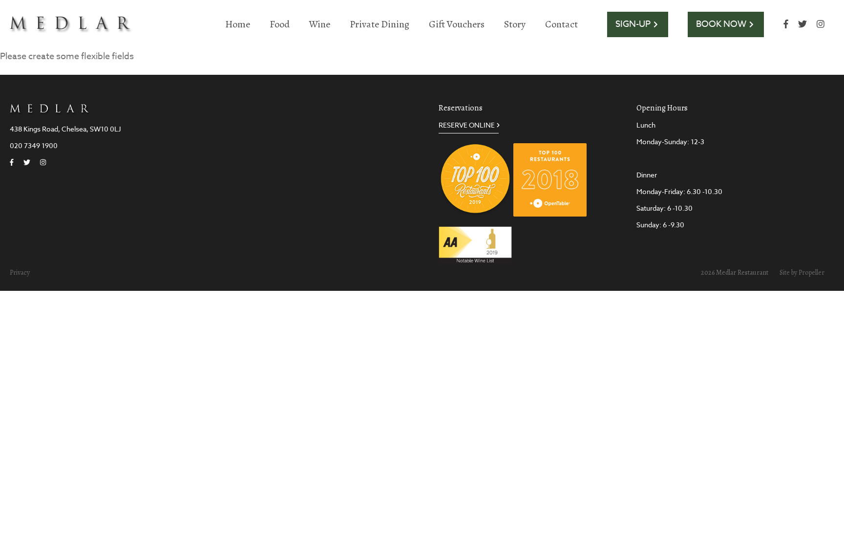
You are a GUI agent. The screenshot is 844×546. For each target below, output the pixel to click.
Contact (561, 24)
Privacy (20, 272)
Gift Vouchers (457, 24)
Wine (319, 24)
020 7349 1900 (34, 145)
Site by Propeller (802, 272)
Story (515, 24)
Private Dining (379, 24)
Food (280, 24)
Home (237, 24)
